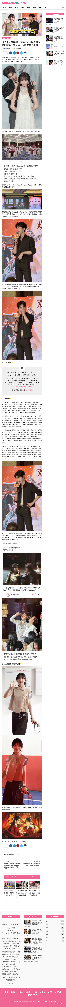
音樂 (28, 7)
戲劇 (16, 7)
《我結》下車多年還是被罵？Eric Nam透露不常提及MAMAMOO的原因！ (59, 29)
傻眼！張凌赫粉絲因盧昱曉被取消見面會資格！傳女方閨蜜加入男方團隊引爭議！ (37, 940)
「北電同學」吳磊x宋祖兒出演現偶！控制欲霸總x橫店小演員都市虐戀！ (37, 922)
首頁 (4, 7)
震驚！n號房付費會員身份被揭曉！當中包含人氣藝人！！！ (59, 20)
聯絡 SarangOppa (33, 995)
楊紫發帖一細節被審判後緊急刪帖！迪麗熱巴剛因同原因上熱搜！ (37, 957)
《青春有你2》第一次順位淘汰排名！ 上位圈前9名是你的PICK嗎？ (58, 38)
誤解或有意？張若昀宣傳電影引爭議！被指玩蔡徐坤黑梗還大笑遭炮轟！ (37, 949)
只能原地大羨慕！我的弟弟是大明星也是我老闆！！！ (59, 53)
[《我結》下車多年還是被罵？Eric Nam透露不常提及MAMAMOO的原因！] (49, 29)
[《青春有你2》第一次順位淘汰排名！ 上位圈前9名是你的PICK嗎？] (49, 38)
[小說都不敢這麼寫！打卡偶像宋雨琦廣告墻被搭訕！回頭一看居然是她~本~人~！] (9, 885)
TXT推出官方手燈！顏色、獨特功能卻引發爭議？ (59, 62)
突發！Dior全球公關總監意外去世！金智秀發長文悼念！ (37, 931)
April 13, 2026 (29, 390)
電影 (34, 7)
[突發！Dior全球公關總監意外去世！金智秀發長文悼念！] (27, 931)
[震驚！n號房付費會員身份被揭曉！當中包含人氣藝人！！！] (49, 20)
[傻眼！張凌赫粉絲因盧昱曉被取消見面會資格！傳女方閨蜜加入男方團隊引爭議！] (27, 940)
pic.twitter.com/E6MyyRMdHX (22, 386)
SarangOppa (61, 1003)
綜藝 (22, 7)
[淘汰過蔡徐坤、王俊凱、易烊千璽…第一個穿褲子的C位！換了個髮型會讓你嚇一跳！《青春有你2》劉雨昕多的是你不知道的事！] (49, 46)
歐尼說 (47, 934)
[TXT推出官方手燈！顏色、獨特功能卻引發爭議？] (49, 62)
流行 (47, 941)
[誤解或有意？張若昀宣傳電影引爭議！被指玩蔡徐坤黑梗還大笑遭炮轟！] (27, 949)
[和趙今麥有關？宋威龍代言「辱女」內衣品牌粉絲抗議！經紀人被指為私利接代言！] (22, 885)
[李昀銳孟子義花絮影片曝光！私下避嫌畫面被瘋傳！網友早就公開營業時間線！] (34, 885)
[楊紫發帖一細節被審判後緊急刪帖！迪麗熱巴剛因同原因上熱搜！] (27, 957)
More (46, 7)
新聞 (10, 7)
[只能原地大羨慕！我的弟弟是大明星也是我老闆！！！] (49, 53)
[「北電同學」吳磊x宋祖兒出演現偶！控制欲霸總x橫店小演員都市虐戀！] (27, 922)
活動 (40, 7)
